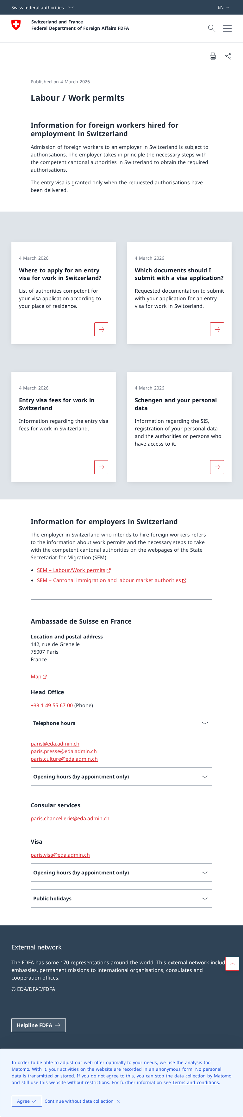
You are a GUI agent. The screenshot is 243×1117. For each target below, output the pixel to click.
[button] (232, 964)
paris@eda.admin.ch (55, 743)
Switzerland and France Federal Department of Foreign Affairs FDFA (80, 25)
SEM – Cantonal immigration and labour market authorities (109, 580)
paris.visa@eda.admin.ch (60, 854)
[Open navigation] (227, 28)
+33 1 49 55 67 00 (52, 705)
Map (36, 676)
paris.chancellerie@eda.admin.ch (70, 818)
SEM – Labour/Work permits (71, 570)
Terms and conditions (195, 1082)
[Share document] (227, 56)
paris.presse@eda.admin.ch (64, 751)
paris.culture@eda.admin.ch (64, 758)
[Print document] (212, 56)
